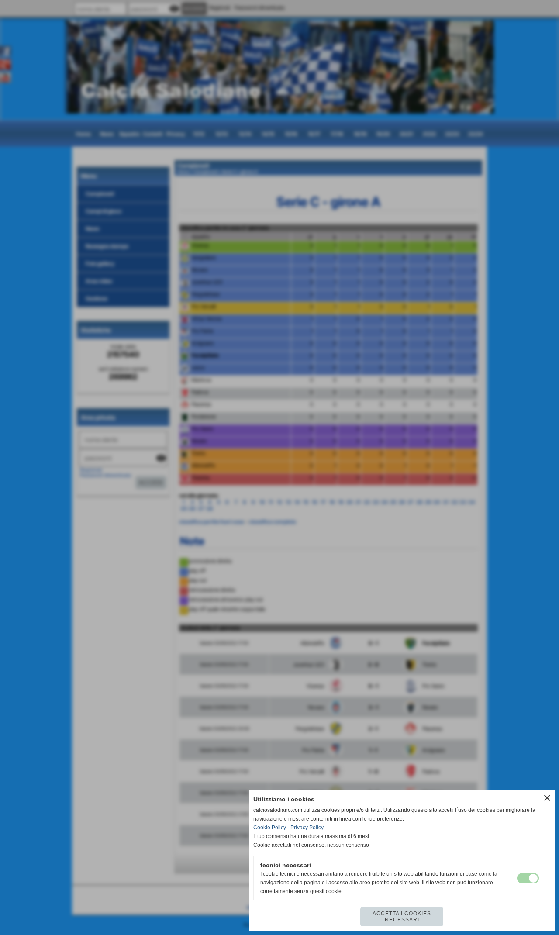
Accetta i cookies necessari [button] (402, 917)
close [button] (547, 798)
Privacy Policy (307, 828)
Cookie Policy (269, 828)
